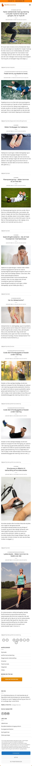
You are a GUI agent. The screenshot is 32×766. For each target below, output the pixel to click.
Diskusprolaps (5, 735)
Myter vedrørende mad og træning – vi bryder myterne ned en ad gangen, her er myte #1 (16, 14)
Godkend (16, 753)
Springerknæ (5, 732)
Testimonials (5, 664)
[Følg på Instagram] (5, 713)
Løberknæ (4, 723)
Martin (24, 19)
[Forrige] (3, 640)
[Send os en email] (8, 713)
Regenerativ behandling (16, 71)
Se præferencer (16, 761)
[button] (30, 5)
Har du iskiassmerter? (16, 300)
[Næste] (16, 642)
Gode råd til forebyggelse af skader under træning (16, 353)
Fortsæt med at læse (16, 62)
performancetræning (18, 350)
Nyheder (13, 9)
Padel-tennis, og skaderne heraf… (16, 73)
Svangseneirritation (7, 729)
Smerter (25, 71)
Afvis (16, 757)
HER (11, 709)
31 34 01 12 (8, 704)
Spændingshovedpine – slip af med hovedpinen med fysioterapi (16, 238)
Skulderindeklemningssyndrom (11, 726)
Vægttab (18, 9)
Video (3, 670)
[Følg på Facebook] (2, 713)
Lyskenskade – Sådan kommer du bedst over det (16, 555)
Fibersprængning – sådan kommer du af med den (16, 180)
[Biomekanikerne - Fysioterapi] (13, 4)
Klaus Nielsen (24, 77)
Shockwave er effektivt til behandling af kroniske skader (16, 469)
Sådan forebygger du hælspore (16, 127)
